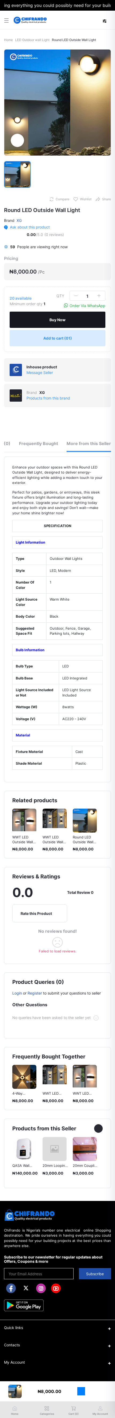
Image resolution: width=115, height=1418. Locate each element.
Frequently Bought (38, 443)
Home (8, 40)
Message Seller (39, 372)
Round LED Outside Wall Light (53, 842)
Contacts (12, 1345)
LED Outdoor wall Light (32, 40)
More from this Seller (89, 443)
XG (19, 220)
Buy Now (57, 319)
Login (17, 993)
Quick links (13, 1327)
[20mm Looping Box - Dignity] (24, 1149)
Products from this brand (48, 398)
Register (35, 993)
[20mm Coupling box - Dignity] (55, 1149)
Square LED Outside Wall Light (83, 842)
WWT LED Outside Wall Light (22, 842)
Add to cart (57, 338)
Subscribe (95, 1274)
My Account (14, 1362)
